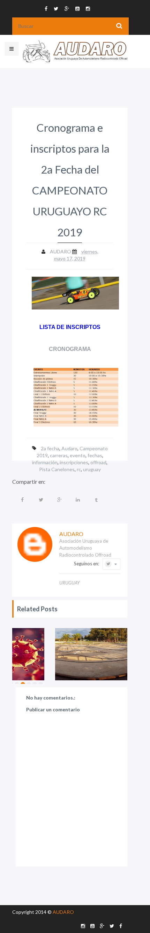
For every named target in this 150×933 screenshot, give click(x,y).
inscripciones (74, 462)
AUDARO (63, 912)
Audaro (69, 448)
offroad (98, 462)
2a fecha (50, 448)
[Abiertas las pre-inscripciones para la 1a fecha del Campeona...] (95, 654)
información (45, 462)
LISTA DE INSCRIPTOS (69, 327)
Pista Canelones (57, 469)
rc (79, 469)
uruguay (92, 469)
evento (77, 455)
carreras (59, 455)
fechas (95, 455)
